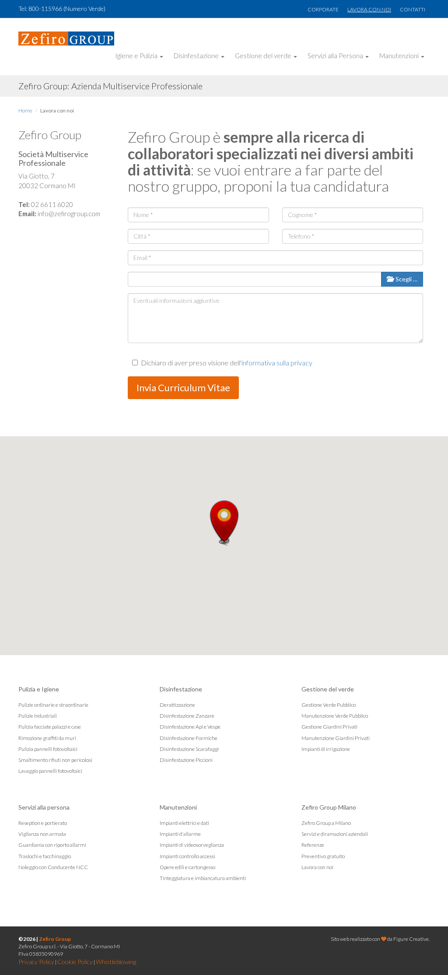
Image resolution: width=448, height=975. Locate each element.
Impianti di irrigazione (325, 749)
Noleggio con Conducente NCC (53, 867)
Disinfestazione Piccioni (186, 760)
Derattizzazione (177, 704)
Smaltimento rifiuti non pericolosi (55, 760)
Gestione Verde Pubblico (328, 704)
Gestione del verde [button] (264, 56)
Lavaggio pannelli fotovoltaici (50, 771)
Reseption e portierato (42, 823)
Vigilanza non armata (42, 834)
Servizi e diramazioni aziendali (334, 834)
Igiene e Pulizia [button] (137, 56)
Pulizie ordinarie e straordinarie (53, 704)
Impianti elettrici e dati (184, 823)
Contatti (412, 9)
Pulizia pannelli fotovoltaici (47, 749)
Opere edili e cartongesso (187, 867)
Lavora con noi (369, 9)
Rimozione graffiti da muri (47, 738)
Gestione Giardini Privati (329, 726)
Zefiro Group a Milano (326, 823)
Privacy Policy (36, 961)
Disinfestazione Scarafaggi (189, 749)
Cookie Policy (75, 961)
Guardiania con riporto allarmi (52, 845)
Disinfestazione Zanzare (187, 715)
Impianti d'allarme (180, 834)
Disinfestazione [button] (197, 56)
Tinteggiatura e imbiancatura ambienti (203, 878)
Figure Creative (411, 939)
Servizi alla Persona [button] (336, 56)
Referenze (312, 845)
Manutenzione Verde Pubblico (334, 715)
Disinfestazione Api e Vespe (190, 726)
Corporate (323, 9)
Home (25, 110)
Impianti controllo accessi (187, 856)
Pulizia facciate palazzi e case (49, 726)
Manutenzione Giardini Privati (335, 738)
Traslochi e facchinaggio (44, 856)
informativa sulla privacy (277, 362)
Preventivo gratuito (323, 856)
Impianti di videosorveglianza (192, 845)
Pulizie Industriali (37, 715)
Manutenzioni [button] (399, 56)
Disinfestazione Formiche (188, 738)
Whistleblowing (116, 961)
